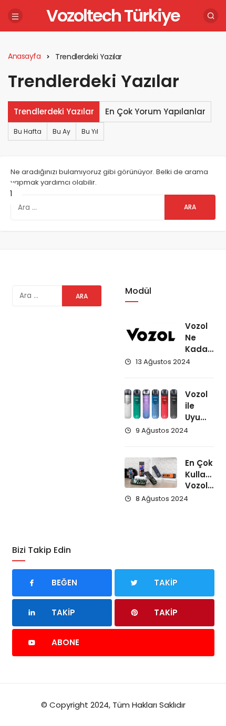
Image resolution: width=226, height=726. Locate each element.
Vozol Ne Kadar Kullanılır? (205, 343)
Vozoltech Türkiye (113, 15)
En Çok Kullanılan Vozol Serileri (205, 480)
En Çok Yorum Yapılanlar (155, 111)
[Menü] (15, 15)
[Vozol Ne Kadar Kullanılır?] (151, 336)
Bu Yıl (89, 131)
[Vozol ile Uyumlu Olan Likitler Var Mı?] (151, 404)
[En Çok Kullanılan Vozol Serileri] (151, 472)
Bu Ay (61, 131)
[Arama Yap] (210, 15)
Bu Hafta (28, 131)
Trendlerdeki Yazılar (54, 111)
